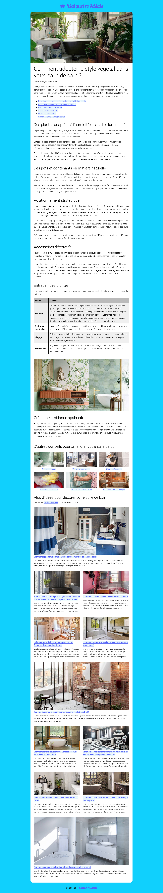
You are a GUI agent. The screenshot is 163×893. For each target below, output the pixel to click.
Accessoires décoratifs (48, 110)
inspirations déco (51, 502)
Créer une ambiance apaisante (51, 117)
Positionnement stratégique (50, 107)
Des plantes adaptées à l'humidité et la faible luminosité (62, 101)
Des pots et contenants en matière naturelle (57, 104)
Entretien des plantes (47, 113)
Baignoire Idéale (85, 6)
